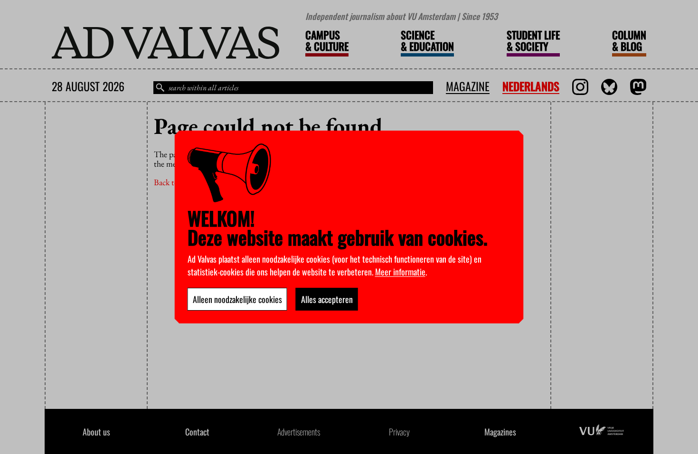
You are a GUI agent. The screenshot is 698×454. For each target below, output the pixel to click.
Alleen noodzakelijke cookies (237, 299)
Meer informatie (400, 271)
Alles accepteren (327, 299)
